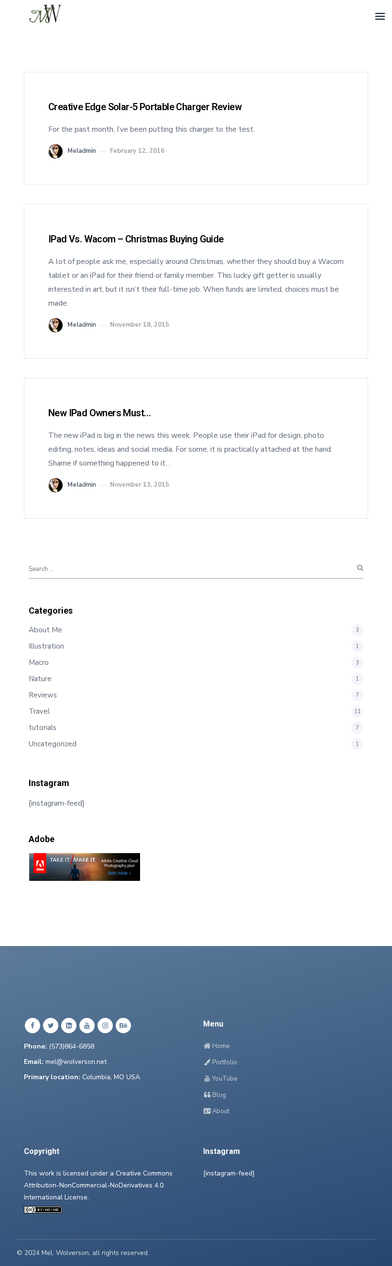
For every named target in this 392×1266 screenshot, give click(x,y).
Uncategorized (52, 744)
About (220, 1111)
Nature (40, 679)
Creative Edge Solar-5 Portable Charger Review (144, 107)
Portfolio (224, 1062)
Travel (39, 711)
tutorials (42, 727)
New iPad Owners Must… (99, 413)
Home (220, 1046)
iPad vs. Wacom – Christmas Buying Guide (136, 239)
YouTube (224, 1078)
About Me (45, 630)
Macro (39, 662)
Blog (218, 1095)
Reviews (43, 695)
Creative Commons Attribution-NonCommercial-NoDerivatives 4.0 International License (98, 1185)
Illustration (46, 646)
